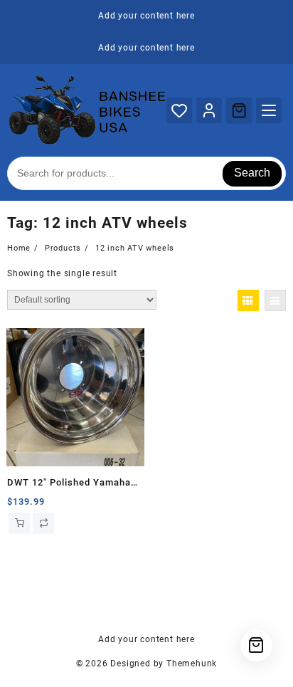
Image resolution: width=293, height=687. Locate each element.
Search (252, 173)
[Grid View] (248, 300)
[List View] (275, 300)
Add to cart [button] (19, 523)
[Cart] (238, 110)
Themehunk (191, 663)
